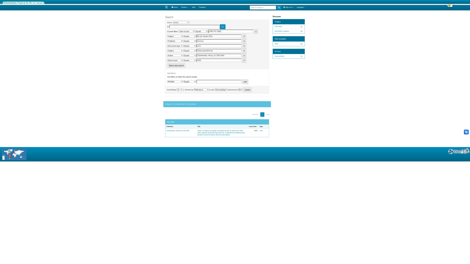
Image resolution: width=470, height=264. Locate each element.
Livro (261, 131)
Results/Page (171, 90)
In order (211, 90)
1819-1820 (278, 26)
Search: (169, 22)
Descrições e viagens (282, 31)
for (168, 27)
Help (193, 7)
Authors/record (232, 90)
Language (300, 7)
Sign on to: (289, 7)
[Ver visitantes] (14, 154)
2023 (276, 44)
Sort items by (189, 90)
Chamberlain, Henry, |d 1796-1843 (177, 131)
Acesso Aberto (279, 56)
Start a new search (176, 65)
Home (175, 7)
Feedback (202, 7)
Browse (184, 7)
